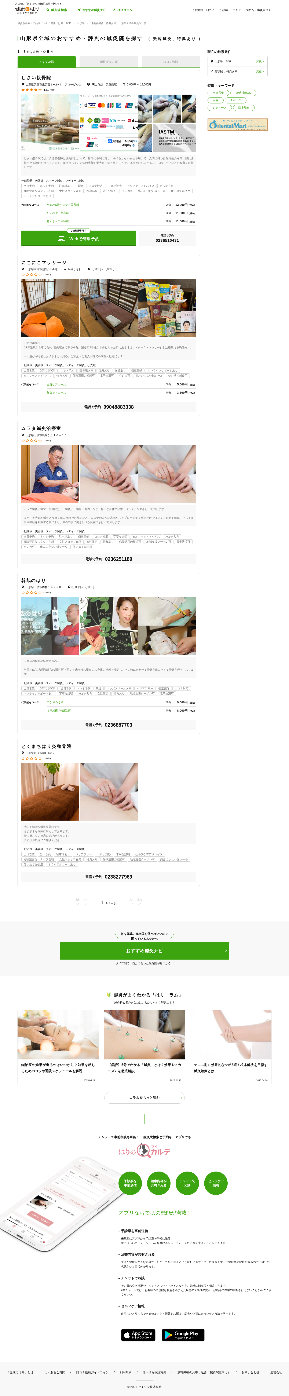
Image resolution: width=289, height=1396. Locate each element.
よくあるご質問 (54, 1372)
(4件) (52, 90)
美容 (215, 100)
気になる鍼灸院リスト (260, 10)
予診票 (224, 10)
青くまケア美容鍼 (58, 221)
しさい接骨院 (36, 77)
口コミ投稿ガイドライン (92, 1372)
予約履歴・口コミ (204, 10)
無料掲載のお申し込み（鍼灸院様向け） (204, 1372)
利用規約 (126, 1372)
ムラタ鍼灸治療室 (41, 428)
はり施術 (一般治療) (59, 710)
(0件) (48, 275)
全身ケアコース (56, 384)
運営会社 (276, 1372)
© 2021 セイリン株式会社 (144, 1386)
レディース (220, 107)
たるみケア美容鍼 (58, 213)
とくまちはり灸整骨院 (46, 746)
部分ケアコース (56, 392)
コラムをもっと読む (144, 1097)
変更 (259, 61)
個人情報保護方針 (154, 1372)
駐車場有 (243, 107)
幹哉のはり (34, 580)
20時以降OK (243, 92)
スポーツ (235, 100)
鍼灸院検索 (59, 10)
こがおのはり (55, 702)
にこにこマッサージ (44, 262)
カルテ (237, 10)
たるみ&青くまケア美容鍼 (63, 204)
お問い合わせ (250, 1372)
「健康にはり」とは (20, 1372)
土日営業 (218, 92)
